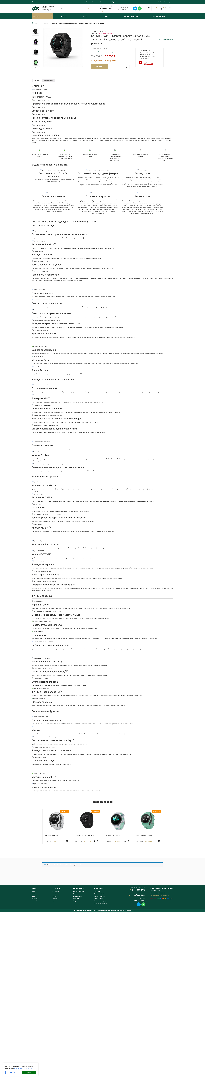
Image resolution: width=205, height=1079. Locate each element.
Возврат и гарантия (99, 896)
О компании (74, 2)
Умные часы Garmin (131, 16)
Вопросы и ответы (99, 898)
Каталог (45, 23)
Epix (100, 33)
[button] (35, 27)
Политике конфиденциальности (23, 1068)
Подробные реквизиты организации (159, 895)
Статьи (88, 2)
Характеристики (48, 80)
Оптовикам (97, 891)
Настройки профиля (78, 891)
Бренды (54, 901)
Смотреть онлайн (148, 62)
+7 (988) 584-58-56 (138, 895)
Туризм (105, 16)
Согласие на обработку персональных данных (100, 904)
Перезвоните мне (105, 11)
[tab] (37, 80)
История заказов (77, 896)
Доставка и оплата (105, 2)
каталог (36, 16)
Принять (29, 1072)
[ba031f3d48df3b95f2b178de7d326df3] (63, 47)
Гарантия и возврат (117, 2)
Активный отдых (159, 16)
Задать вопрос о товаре (165, 39)
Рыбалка (64, 16)
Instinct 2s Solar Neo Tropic (144, 835)
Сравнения (76, 898)
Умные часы (35, 898)
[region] (20, 1069)
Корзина (75, 894)
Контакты (94, 2)
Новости (81, 2)
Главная (37, 23)
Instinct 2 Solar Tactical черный (84, 835)
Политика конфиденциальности (102, 901)
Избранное (76, 901)
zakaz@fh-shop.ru (139, 900)
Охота (85, 16)
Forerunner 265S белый (113, 835)
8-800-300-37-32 (105, 8)
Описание (37, 80)
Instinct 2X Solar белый (51, 835)
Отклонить (13, 1072)
